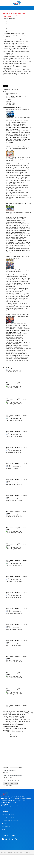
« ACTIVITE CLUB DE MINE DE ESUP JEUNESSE (16, 720)
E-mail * (5, 772)
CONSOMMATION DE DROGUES (16, 96)
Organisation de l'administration (10, 820)
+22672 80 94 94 (13, 804)
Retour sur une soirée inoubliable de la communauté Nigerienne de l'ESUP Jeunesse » (16, 722)
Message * (6, 767)
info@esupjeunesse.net (11, 806)
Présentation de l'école (8, 814)
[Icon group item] (3, 839)
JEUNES (8, 99)
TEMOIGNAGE (10, 103)
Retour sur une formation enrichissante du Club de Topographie (17, 257)
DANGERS (9, 95)
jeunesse (8, 101)
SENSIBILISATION (11, 93)
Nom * (21, 767)
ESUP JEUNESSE (11, 104)
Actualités (4, 823)
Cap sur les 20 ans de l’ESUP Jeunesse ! (18, 110)
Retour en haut (7, 785)
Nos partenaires (6, 826)
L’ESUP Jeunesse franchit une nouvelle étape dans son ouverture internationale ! (18, 315)
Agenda (4, 829)
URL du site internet (9, 778)
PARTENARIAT (10, 98)
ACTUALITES (14, 89)
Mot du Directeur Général (8, 817)
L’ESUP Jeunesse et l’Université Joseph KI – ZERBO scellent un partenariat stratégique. (18, 148)
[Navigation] (3, 8)
